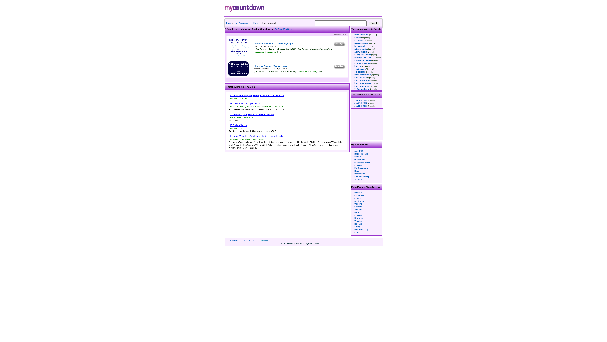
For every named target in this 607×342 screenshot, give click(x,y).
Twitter (266, 240)
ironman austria (361, 35)
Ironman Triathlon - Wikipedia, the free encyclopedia (256, 136)
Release (358, 224)
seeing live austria (362, 55)
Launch (357, 232)
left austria (359, 40)
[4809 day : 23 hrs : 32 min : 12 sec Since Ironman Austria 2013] (238, 57)
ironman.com (236, 128)
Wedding (358, 204)
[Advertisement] (367, 124)
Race (255, 23)
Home (229, 23)
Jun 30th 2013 (360, 100)
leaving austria (361, 43)
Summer (358, 210)
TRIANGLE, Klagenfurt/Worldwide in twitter (252, 114)
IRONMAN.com (238, 125)
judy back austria (362, 63)
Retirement (359, 174)
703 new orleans (361, 89)
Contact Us (249, 240)
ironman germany (362, 86)
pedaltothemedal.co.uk (307, 71)
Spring (357, 227)
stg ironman (359, 72)
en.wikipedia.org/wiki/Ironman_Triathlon (247, 139)
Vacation (358, 179)
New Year (358, 218)
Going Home (359, 159)
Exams (357, 157)
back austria (360, 46)
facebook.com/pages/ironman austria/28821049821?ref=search (257, 106)
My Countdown (242, 23)
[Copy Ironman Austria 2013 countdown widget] (339, 45)
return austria (360, 49)
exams (357, 198)
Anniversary (360, 201)
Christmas (359, 195)
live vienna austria (362, 60)
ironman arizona (361, 80)
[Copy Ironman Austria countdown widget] (339, 68)
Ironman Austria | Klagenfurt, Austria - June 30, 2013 (257, 95)
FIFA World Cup (361, 229)
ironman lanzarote (362, 75)
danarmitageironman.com (265, 52)
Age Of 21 (358, 151)
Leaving (358, 165)
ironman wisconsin (362, 83)
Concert (358, 207)
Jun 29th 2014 (360, 103)
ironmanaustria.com (238, 98)
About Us (234, 240)
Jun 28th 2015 (360, 106)
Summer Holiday (361, 177)
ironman (358, 66)
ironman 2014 (360, 77)
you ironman (360, 69)
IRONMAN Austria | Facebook (246, 103)
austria (357, 38)
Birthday (358, 192)
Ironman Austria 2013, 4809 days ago (274, 43)
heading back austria (363, 58)
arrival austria (360, 52)
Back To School (361, 154)
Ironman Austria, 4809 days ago (271, 66)
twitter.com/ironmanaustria (241, 117)
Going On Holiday (362, 162)
